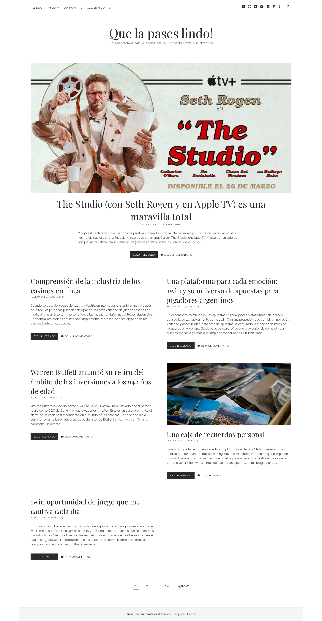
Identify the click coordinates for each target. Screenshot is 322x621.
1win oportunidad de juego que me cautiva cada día (85, 506)
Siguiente (183, 586)
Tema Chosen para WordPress (145, 614)
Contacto (70, 8)
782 (166, 586)
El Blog (37, 8)
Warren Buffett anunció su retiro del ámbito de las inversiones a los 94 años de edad (91, 381)
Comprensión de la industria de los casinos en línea (86, 285)
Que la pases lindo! (161, 33)
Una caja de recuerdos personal (229, 394)
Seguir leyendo (145, 255)
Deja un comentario (178, 254)
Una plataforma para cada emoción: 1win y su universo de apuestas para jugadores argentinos (222, 290)
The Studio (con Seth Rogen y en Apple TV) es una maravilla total (161, 128)
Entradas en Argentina (96, 8)
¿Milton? (53, 8)
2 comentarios (211, 475)
